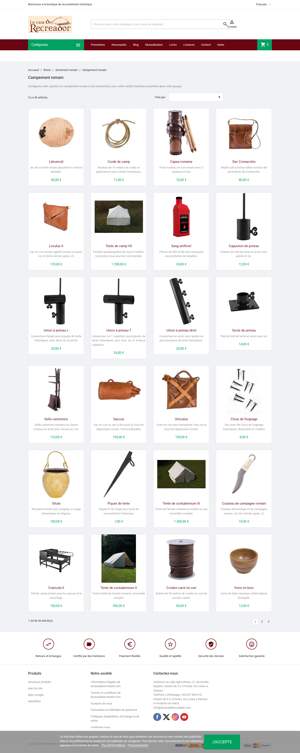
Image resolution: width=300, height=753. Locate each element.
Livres (173, 44)
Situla (56, 503)
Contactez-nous (100, 727)
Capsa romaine (181, 162)
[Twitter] (166, 717)
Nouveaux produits (39, 682)
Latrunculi (56, 162)
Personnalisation (138, 745)
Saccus (118, 419)
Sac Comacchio (244, 162)
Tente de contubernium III (181, 503)
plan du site (35, 688)
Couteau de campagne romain (244, 503)
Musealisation (154, 44)
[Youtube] (184, 717)
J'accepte (222, 742)
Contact (206, 44)
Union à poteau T (118, 330)
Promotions (98, 44)
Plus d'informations (113, 745)
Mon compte (36, 695)
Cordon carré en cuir (181, 588)
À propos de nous (101, 703)
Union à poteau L (56, 330)
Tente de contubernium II (119, 588)
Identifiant (34, 701)
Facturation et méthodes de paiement (114, 709)
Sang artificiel (181, 246)
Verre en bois (244, 588)
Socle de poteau (244, 330)
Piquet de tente (119, 503)
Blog (136, 44)
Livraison (189, 44)
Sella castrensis (56, 419)
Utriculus (181, 419)
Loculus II (56, 246)
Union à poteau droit (181, 330)
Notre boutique (222, 50)
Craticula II (56, 588)
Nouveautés (119, 44)
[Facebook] (157, 717)
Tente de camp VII (119, 246)
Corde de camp (119, 162)
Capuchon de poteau (244, 246)
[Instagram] (175, 717)
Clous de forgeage (244, 419)
